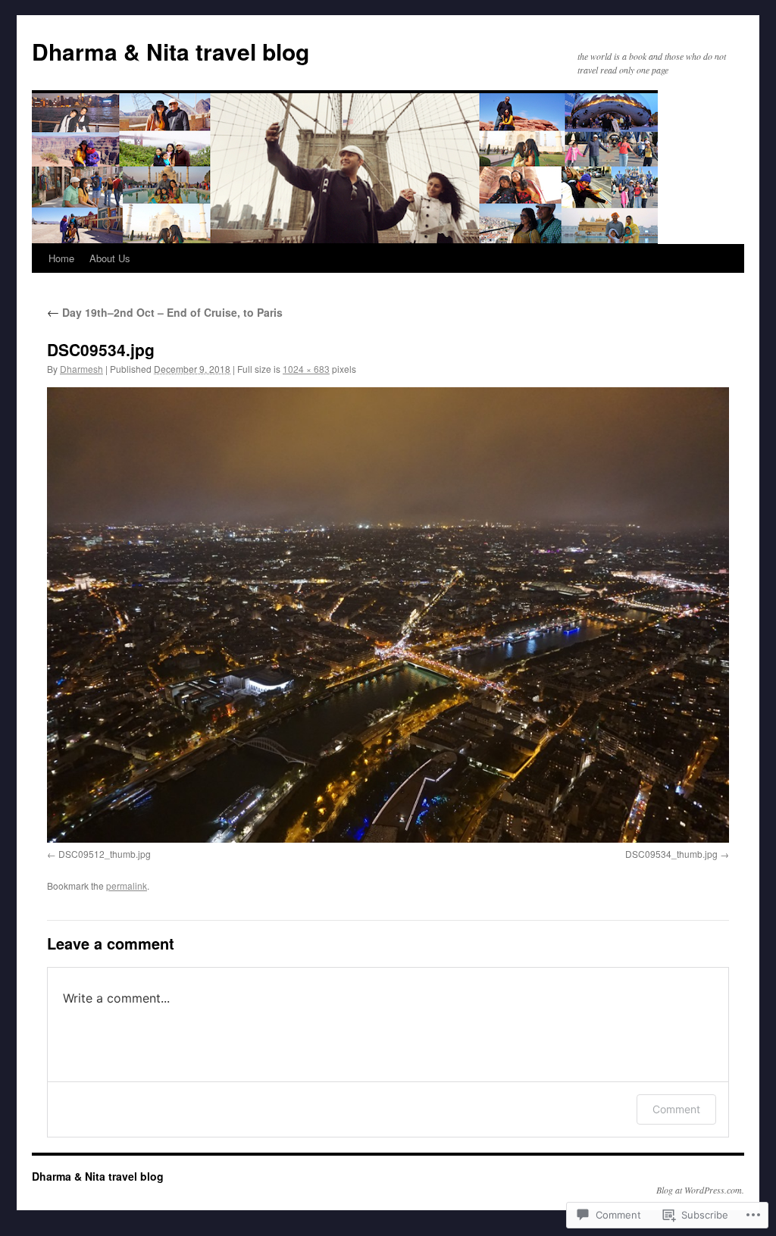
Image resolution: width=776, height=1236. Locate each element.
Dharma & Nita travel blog (170, 51)
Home (61, 258)
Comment (676, 1109)
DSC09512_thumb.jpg (104, 853)
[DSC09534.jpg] (388, 614)
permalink (126, 885)
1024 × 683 (306, 368)
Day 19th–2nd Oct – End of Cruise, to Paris (165, 312)
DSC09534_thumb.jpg (671, 853)
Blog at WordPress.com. (700, 1190)
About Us (109, 258)
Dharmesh (81, 368)
